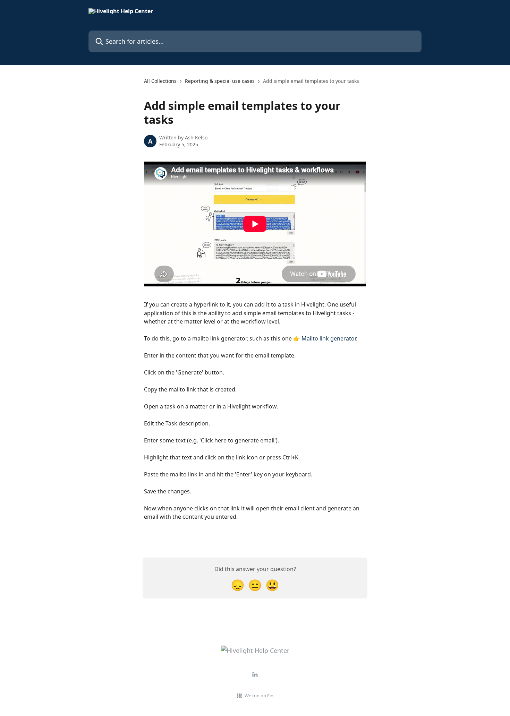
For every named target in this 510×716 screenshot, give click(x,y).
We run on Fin (259, 695)
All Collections (160, 81)
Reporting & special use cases (220, 81)
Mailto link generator (328, 338)
